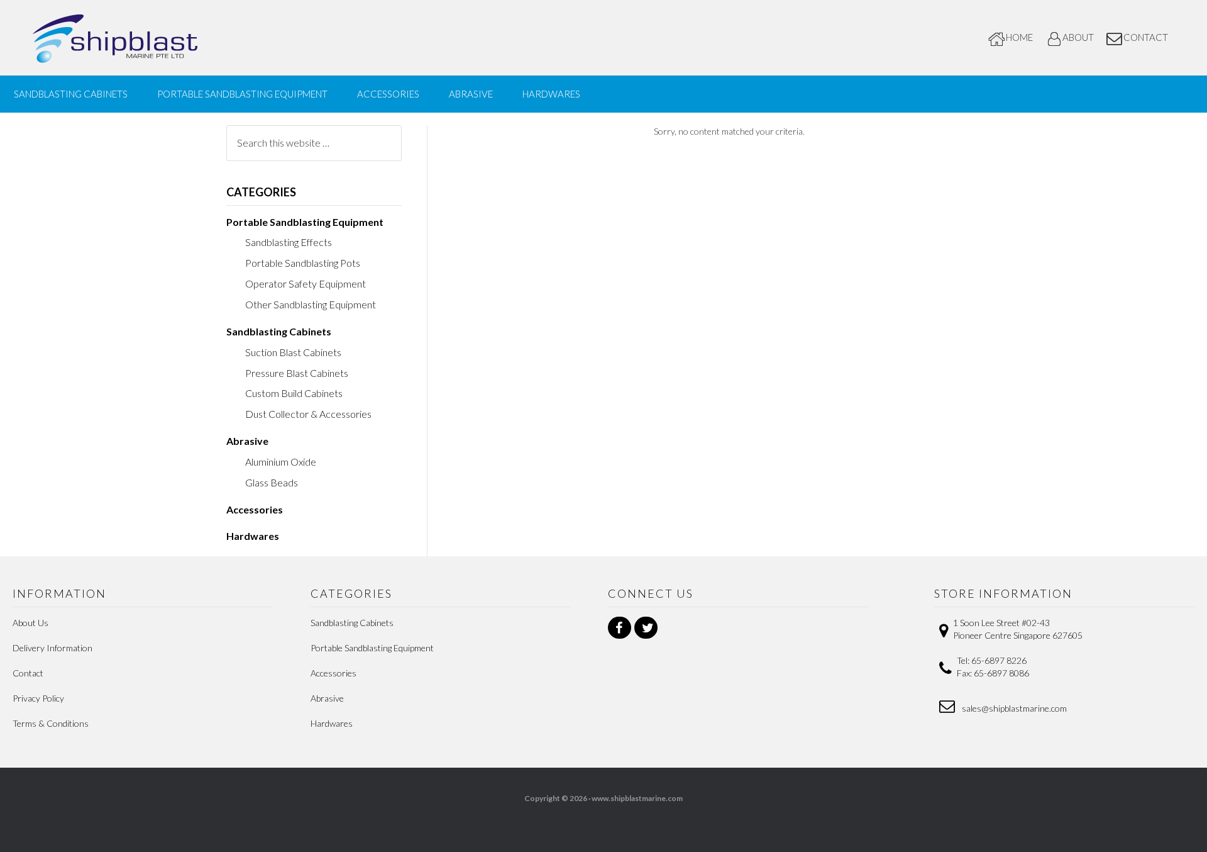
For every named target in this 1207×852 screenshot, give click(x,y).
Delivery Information (52, 647)
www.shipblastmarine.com (637, 798)
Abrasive (247, 441)
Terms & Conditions (51, 723)
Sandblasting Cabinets (278, 331)
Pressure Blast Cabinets (296, 373)
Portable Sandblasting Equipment (304, 222)
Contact (28, 673)
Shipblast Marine (138, 38)
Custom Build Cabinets (294, 393)
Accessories (254, 509)
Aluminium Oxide (280, 462)
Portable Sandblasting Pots (302, 263)
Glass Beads (271, 482)
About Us (30, 622)
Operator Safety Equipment (305, 283)
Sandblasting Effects (288, 242)
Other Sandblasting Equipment (310, 304)
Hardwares (252, 536)
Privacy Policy (38, 698)
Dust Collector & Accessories (308, 414)
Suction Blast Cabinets (293, 352)
